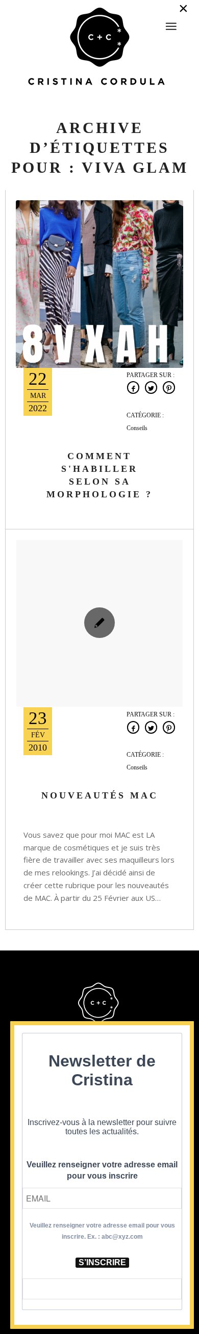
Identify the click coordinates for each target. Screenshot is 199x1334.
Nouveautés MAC (99, 795)
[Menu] (171, 26)
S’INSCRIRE (102, 1262)
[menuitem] (171, 22)
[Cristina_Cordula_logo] (99, 47)
